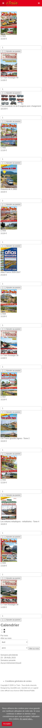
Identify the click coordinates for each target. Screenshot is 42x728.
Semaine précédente (9, 655)
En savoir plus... (26, 719)
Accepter (7, 724)
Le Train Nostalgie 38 (9, 605)
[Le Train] (9, 2)
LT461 (3, 36)
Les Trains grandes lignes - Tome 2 (15, 438)
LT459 (3, 231)
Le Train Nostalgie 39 (9, 355)
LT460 (3, 148)
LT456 (3, 480)
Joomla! (24, 688)
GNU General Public (27, 691)
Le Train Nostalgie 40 (9, 78)
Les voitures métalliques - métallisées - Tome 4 (20, 522)
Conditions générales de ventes (18, 681)
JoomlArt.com (15, 688)
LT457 (3, 397)
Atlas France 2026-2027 (11, 272)
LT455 (3, 563)
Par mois (4, 636)
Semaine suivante (8, 660)
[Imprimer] (4, 630)
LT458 (3, 314)
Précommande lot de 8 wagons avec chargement (21, 106)
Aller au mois (6, 638)
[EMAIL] (4, 632)
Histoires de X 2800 (9, 189)
